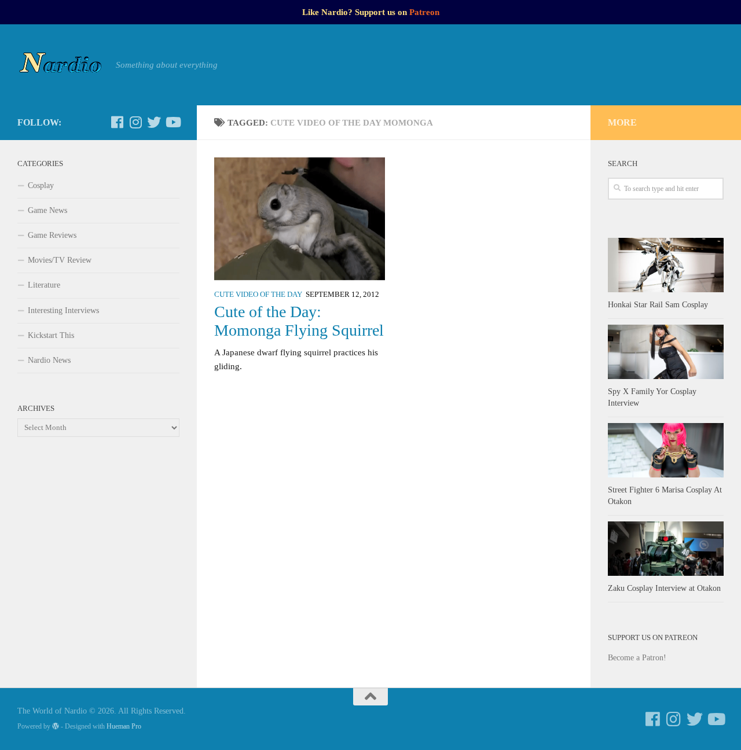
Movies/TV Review (59, 260)
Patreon (424, 12)
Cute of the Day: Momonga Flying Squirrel (299, 321)
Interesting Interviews (63, 310)
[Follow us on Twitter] (154, 122)
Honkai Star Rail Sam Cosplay (658, 304)
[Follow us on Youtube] (172, 122)
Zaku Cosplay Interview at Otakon (664, 588)
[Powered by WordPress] (55, 726)
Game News (47, 210)
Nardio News (49, 360)
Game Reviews (52, 235)
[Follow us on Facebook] (117, 122)
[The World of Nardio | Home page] (60, 64)
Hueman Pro (124, 726)
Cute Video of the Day (258, 295)
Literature (44, 285)
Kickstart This (51, 335)
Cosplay (41, 185)
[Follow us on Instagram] (135, 122)
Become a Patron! (637, 657)
